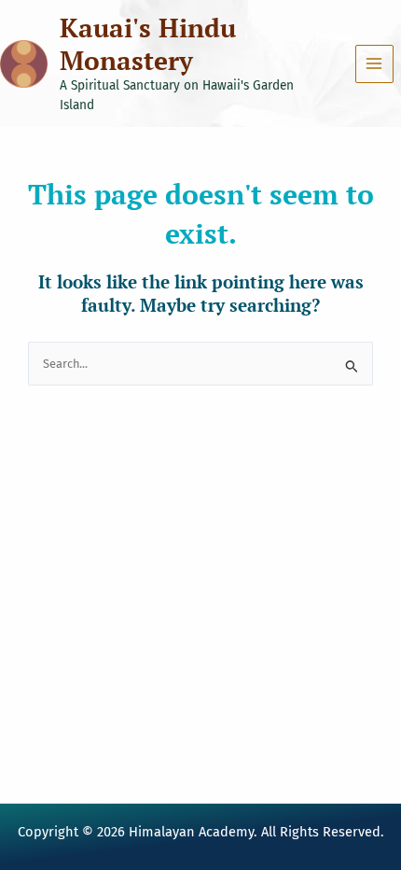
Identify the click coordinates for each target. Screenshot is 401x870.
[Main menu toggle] (374, 64)
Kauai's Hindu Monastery (148, 43)
